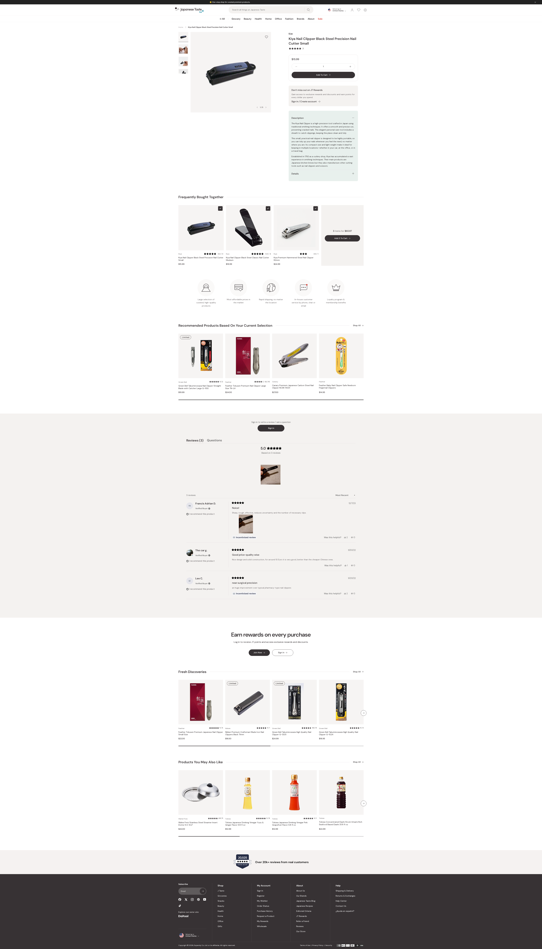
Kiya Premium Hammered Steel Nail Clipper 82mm (293, 258)
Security (328, 945)
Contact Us (341, 906)
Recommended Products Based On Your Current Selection (225, 325)
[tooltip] (244, 537)
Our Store (300, 931)
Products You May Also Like (200, 762)
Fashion (289, 18)
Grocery (236, 18)
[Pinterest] (198, 899)
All (223, 18)
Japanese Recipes (304, 906)
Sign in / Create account (304, 101)
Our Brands (301, 896)
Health (258, 18)
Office (278, 18)
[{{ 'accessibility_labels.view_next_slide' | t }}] (363, 713)
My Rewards (262, 921)
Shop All (356, 325)
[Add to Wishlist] (266, 37)
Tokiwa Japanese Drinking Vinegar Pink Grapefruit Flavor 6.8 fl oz (290, 823)
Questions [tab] (214, 441)
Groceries (222, 896)
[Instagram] (192, 899)
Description (297, 118)
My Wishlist (262, 901)
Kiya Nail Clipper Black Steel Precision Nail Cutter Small (200, 258)
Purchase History (265, 911)
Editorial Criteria (303, 911)
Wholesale (262, 926)
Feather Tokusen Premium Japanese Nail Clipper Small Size (200, 733)
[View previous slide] (257, 107)
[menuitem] (222, 19)
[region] (271, 475)
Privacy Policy (317, 945)
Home (268, 18)
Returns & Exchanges (345, 896)
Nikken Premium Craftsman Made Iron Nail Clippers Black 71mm (244, 733)
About (311, 18)
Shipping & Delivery (345, 890)
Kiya (291, 33)
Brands (300, 18)
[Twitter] (186, 899)
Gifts (220, 926)
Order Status (263, 906)
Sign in (271, 428)
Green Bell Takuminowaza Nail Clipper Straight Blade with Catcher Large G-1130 (199, 387)
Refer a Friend (302, 921)
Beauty (247, 18)
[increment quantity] (350, 66)
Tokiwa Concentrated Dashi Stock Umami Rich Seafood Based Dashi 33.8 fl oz (340, 823)
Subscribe (203, 891)
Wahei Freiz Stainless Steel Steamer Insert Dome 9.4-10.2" (198, 823)
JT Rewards (301, 916)
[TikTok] (179, 905)
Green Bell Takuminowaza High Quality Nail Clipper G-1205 (291, 733)
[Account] (352, 10)
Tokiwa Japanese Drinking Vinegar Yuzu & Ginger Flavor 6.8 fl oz (244, 823)
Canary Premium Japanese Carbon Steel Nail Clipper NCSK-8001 (293, 386)
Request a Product (265, 916)
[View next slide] (266, 107)
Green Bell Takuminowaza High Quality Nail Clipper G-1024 (338, 733)
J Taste (221, 890)
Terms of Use (305, 945)
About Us (300, 890)
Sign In (260, 890)
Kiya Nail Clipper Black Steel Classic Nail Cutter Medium (247, 258)
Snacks (221, 901)
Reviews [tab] (195, 441)
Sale (320, 18)
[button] (296, 48)
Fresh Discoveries (192, 672)
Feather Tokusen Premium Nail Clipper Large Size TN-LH (245, 387)
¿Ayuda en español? (345, 911)
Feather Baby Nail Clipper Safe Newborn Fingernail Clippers (337, 386)
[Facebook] (179, 899)
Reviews (300, 926)
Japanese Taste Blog (305, 901)
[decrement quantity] (296, 66)
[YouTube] (204, 899)
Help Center (341, 901)
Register (261, 896)
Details (295, 173)
